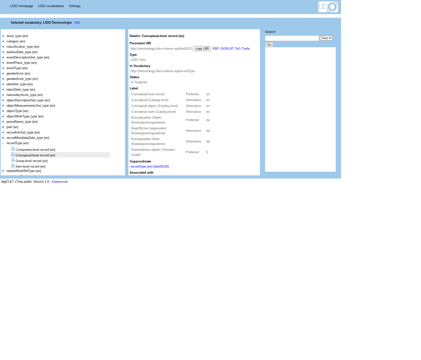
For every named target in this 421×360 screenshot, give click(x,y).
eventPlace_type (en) (22, 63)
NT (232, 48)
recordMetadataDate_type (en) (28, 138)
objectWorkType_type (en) (25, 116)
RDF (216, 48)
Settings (75, 6)
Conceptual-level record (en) (35, 155)
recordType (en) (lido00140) (150, 166)
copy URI (202, 48)
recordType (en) (18, 143)
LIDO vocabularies (51, 6)
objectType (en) (17, 111)
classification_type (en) (23, 46)
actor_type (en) (17, 36)
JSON (224, 48)
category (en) (16, 41)
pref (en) (12, 127)
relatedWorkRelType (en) (24, 171)
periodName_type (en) (22, 121)
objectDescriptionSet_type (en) (28, 100)
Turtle (246, 48)
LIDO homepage (21, 6)
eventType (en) (17, 68)
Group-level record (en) (32, 161)
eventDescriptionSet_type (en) (28, 57)
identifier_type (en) (20, 84)
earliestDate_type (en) (22, 52)
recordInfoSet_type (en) (23, 132)
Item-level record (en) (31, 166)
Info (77, 22)
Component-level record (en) (35, 150)
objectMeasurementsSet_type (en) (31, 105)
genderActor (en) (18, 73)
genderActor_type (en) (22, 79)
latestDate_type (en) (21, 89)
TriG (238, 48)
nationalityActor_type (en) (25, 95)
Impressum (60, 181)
